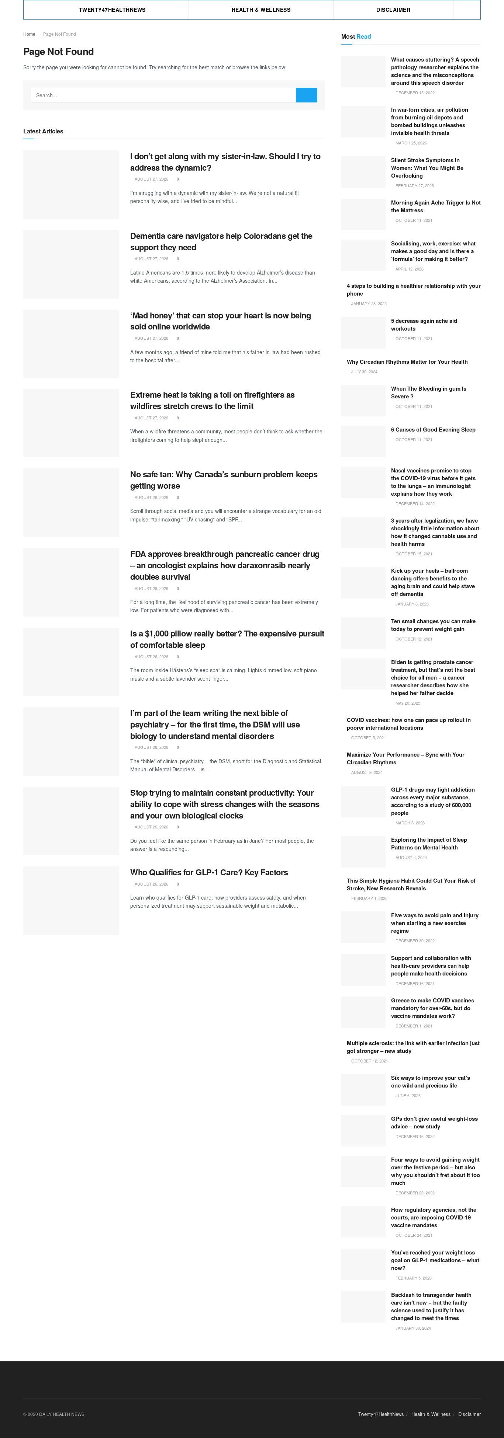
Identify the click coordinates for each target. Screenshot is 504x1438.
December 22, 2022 (414, 1193)
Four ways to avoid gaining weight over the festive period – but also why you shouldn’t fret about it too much (435, 1171)
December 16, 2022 (414, 1136)
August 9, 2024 (366, 772)
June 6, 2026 (407, 1095)
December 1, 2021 (413, 1026)
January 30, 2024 (412, 1328)
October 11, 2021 (413, 220)
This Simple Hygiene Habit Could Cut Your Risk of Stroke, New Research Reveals (411, 884)
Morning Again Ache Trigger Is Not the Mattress (436, 206)
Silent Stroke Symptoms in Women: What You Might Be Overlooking (427, 167)
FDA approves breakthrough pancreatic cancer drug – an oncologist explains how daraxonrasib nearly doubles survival (225, 565)
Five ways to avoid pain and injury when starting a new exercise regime (435, 923)
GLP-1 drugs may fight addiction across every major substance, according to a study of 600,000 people (433, 801)
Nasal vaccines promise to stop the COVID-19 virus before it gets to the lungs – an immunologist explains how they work (433, 482)
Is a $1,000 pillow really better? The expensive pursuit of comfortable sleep (227, 638)
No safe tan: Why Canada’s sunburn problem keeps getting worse (223, 479)
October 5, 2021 (368, 737)
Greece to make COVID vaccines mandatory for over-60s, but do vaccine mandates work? (432, 1008)
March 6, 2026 (409, 823)
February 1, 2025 (368, 898)
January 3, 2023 (411, 604)
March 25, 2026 (410, 143)
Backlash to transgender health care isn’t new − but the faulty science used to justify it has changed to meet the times (431, 1306)
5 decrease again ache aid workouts (424, 324)
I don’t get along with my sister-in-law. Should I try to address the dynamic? (225, 161)
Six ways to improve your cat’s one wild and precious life (430, 1081)
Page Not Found (59, 34)
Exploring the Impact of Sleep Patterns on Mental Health (429, 843)
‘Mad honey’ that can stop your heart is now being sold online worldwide (220, 320)
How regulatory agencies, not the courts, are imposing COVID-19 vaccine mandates (433, 1217)
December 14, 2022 (414, 503)
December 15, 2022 (414, 92)
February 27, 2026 (414, 185)
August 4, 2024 (410, 857)
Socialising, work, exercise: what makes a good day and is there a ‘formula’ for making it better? (433, 251)
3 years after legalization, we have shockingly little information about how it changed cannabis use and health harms (435, 532)
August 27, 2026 (151, 179)
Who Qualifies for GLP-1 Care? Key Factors (209, 872)
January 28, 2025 (368, 303)
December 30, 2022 (414, 940)
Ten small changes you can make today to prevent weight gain (433, 625)
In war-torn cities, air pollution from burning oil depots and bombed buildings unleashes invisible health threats (429, 121)
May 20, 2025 (407, 703)
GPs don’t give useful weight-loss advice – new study (434, 1122)
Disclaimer (393, 9)
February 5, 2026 (413, 1278)
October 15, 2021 (413, 553)
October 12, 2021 (413, 639)
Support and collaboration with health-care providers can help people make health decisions (431, 965)
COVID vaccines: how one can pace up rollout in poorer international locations (409, 724)
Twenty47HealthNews (112, 9)
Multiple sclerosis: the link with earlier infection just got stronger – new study (413, 1047)
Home (29, 34)
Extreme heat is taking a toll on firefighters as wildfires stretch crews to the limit (212, 400)
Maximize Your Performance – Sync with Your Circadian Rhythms (406, 758)
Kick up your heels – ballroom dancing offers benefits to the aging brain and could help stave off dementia (433, 582)
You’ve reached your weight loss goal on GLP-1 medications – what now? (435, 1260)
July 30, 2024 (363, 371)
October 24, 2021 (413, 1235)
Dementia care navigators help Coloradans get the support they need (221, 241)
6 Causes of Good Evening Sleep (433, 429)
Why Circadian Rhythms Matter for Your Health (407, 361)
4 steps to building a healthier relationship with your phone (414, 289)
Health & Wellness (261, 9)
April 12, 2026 (409, 269)
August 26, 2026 (151, 497)
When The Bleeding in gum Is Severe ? (428, 392)
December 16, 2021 (414, 983)
